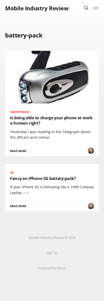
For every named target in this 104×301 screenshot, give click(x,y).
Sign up (52, 252)
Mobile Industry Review (36, 8)
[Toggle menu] (96, 8)
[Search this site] (86, 8)
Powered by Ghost (52, 268)
